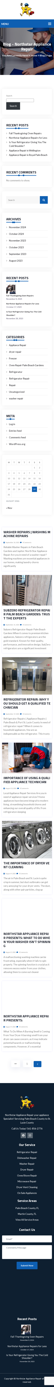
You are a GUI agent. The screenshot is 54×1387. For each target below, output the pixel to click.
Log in (12, 424)
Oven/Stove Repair (27, 1175)
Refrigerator (15, 371)
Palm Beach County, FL (27, 1208)
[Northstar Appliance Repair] (27, 9)
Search (9, 95)
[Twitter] (30, 1135)
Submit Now (27, 1265)
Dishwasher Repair (27, 1157)
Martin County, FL (27, 1213)
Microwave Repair (27, 1181)
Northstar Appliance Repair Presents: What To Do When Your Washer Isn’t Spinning (26, 940)
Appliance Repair (17, 345)
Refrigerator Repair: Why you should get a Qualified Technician (26, 703)
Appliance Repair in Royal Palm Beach (28, 154)
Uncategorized (17, 391)
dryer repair (15, 351)
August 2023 (16, 260)
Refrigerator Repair (19, 378)
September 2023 (17, 254)
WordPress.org (17, 444)
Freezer (13, 358)
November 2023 (17, 240)
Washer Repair (27, 1163)
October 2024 (16, 233)
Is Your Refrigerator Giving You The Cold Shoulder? (27, 1357)
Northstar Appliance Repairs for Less (28, 137)
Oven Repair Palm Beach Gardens (26, 365)
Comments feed (17, 437)
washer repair (16, 398)
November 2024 (17, 227)
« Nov (9, 507)
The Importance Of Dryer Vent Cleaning (26, 865)
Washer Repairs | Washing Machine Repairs (26, 534)
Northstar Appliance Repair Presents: (26, 1018)
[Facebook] (23, 1135)
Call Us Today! (19, 1128)
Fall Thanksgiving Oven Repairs (25, 133)
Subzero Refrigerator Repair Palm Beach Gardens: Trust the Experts (26, 614)
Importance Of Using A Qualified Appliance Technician (26, 780)
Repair (12, 385)
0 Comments (26, 542)
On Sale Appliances (27, 1193)
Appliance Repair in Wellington (24, 150)
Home (34, 55)
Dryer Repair (27, 1169)
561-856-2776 (35, 1128)
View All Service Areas (27, 1219)
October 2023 (16, 247)
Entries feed (15, 430)
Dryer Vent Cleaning (27, 1187)
